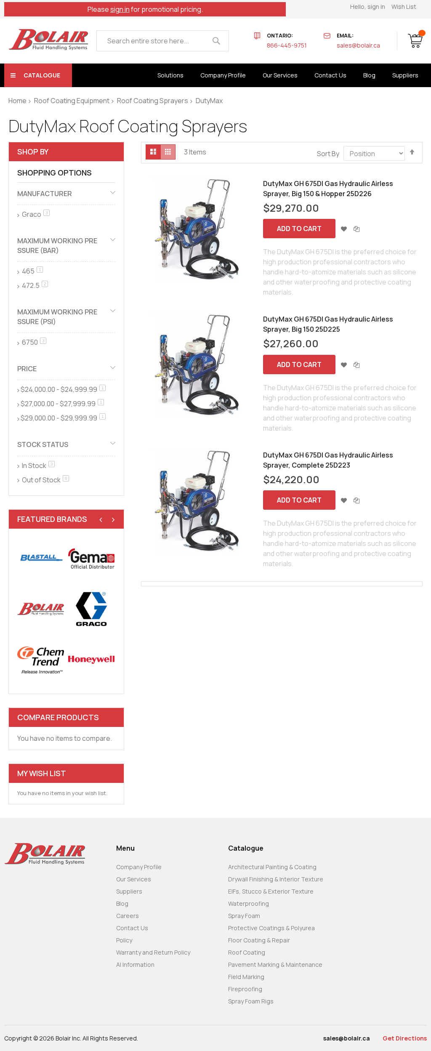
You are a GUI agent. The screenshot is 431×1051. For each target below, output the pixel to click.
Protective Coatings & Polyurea (271, 928)
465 (32, 271)
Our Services (133, 879)
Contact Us (132, 928)
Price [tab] (27, 368)
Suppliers (129, 891)
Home (17, 100)
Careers (127, 916)
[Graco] (91, 609)
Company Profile (139, 867)
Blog (122, 903)
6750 (33, 342)
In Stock (38, 465)
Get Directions (405, 1038)
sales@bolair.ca (358, 45)
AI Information (135, 965)
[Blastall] (40, 558)
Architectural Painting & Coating (272, 867)
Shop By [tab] (32, 151)
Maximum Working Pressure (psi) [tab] (57, 316)
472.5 (34, 285)
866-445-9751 (287, 45)
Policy (124, 940)
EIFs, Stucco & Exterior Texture (271, 891)
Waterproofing (248, 903)
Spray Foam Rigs (251, 1001)
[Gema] (91, 558)
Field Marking (246, 977)
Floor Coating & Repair (259, 940)
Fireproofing (245, 989)
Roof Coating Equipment (71, 100)
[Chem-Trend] (40, 659)
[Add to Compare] (356, 228)
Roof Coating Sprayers (152, 100)
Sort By (328, 153)
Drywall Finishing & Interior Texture (275, 879)
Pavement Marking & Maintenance (275, 965)
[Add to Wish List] (344, 228)
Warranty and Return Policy (153, 952)
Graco (35, 214)
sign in (120, 9)
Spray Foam (244, 916)
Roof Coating (246, 952)
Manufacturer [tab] (44, 193)
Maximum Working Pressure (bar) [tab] (57, 245)
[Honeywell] (91, 659)
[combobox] (163, 41)
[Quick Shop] (198, 229)
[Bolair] (48, 39)
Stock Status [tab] (42, 444)
